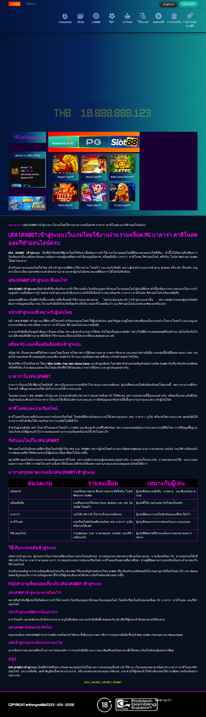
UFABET (117, 682)
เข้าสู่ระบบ (168, 4)
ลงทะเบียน (188, 4)
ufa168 (96, 682)
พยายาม (65, 159)
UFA (86, 682)
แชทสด (14, 3)
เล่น (65, 168)
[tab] (63, 141)
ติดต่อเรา (31, 3)
